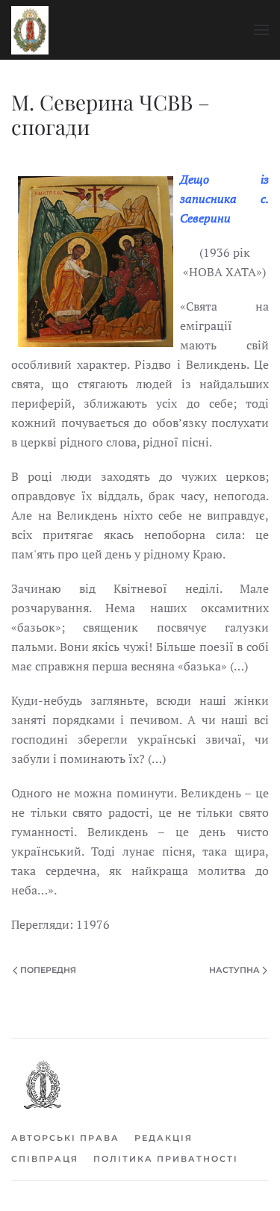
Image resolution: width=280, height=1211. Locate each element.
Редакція (163, 1138)
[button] (261, 30)
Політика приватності (165, 1159)
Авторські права (65, 1138)
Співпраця (44, 1159)
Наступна (234, 970)
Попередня (48, 970)
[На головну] (30, 30)
